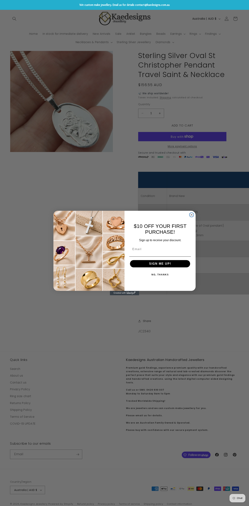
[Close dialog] (191, 215)
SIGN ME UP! (160, 263)
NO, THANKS (160, 274)
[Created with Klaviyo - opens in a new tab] (124, 293)
